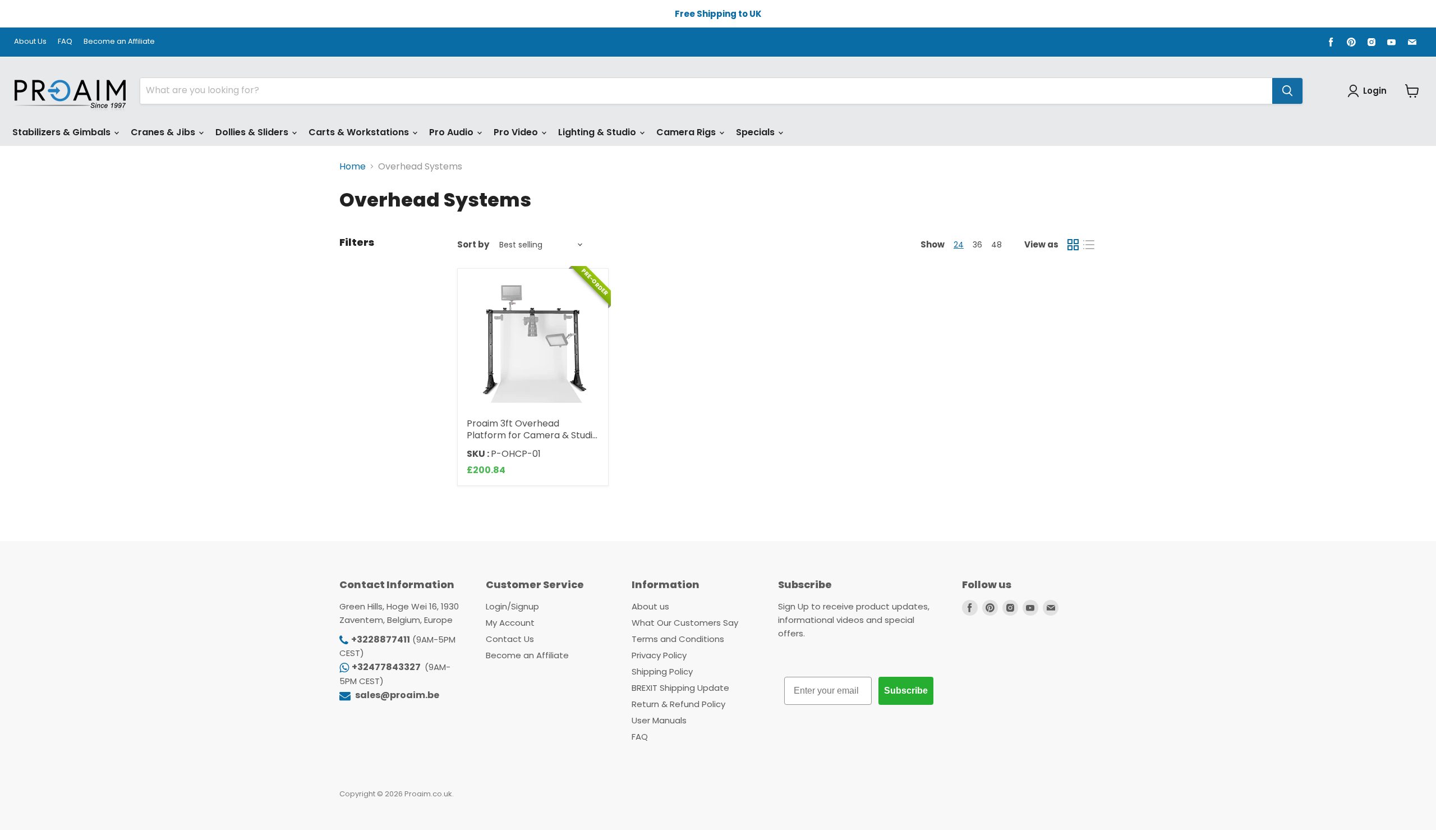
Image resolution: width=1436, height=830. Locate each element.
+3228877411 (380, 639)
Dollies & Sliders (253, 132)
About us (650, 606)
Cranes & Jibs (164, 132)
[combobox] (706, 91)
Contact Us (510, 639)
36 (977, 244)
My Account (510, 623)
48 (996, 244)
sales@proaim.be (396, 695)
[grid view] (1073, 245)
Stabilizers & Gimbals (62, 132)
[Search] (1287, 91)
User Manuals (659, 720)
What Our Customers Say (685, 623)
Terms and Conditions (678, 639)
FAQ (65, 42)
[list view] (1089, 245)
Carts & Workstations (360, 132)
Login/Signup (512, 606)
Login (1375, 91)
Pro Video (517, 132)
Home (352, 167)
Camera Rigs (687, 132)
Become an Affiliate (119, 42)
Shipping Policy (662, 671)
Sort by (473, 244)
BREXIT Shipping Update (680, 688)
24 (959, 244)
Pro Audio (452, 132)
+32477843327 (387, 667)
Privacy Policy (659, 655)
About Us (30, 42)
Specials (756, 132)
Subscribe (906, 690)
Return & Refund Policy (678, 704)
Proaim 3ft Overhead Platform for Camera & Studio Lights (532, 435)
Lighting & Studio (598, 132)
